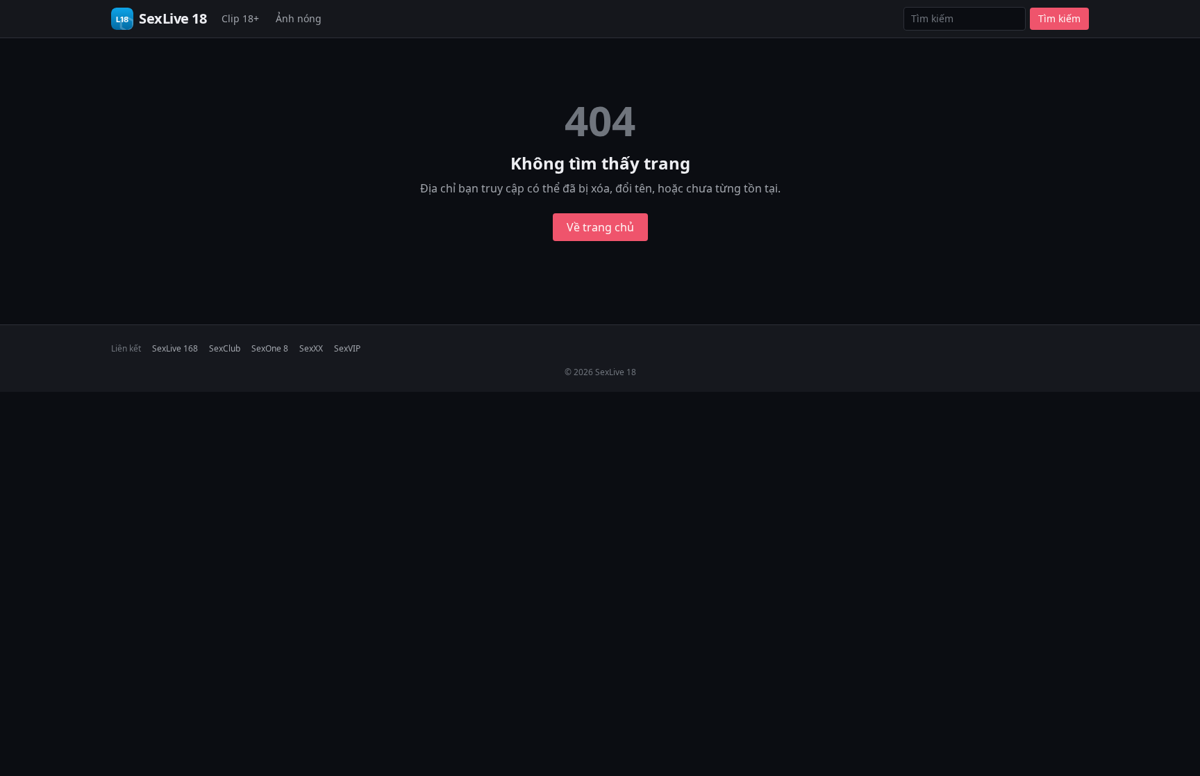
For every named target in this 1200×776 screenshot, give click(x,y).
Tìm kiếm (1059, 18)
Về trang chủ (600, 227)
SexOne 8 (269, 348)
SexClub (224, 348)
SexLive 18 (172, 18)
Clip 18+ (240, 18)
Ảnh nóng (299, 18)
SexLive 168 (175, 348)
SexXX (311, 348)
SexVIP (347, 348)
